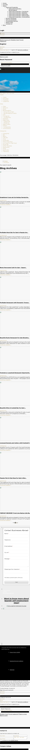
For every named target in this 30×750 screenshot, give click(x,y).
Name (6, 533)
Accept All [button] (12, 688)
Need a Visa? (9, 22)
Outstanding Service (12, 21)
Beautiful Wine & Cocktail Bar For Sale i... (13, 408)
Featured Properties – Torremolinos (19, 17)
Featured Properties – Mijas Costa (18, 14)
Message (7, 558)
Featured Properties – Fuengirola (18, 11)
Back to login (23, 714)
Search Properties (15, 157)
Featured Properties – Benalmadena (15, 9)
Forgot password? (13, 714)
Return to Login (5, 65)
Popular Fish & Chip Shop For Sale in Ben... (13, 478)
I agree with (19, 50)
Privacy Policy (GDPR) (15, 652)
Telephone (7, 540)
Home (4, 3)
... (24, 203)
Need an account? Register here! (9, 40)
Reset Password (15, 64)
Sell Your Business (11, 19)
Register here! (4, 714)
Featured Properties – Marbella (18, 13)
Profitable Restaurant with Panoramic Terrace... (14, 302)
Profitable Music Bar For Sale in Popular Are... (14, 232)
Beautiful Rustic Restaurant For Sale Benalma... (14, 337)
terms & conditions (23, 50)
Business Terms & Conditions (16, 661)
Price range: (3, 155)
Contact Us (9, 24)
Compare (14, 749)
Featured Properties (12, 7)
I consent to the (10, 740)
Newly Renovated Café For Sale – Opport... (13, 267)
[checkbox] (0, 740)
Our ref (6, 552)
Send (15, 741)
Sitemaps (12, 669)
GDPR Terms (14, 740)
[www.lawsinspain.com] (16, 606)
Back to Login (4, 57)
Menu (4, 6)
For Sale (5, 4)
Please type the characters (12, 569)
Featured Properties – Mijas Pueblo (19, 15)
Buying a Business (11, 18)
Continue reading (5, 204)
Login (15, 37)
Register (15, 54)
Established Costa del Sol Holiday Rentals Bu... (14, 197)
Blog (4, 25)
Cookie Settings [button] (4, 688)
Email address (8, 546)
